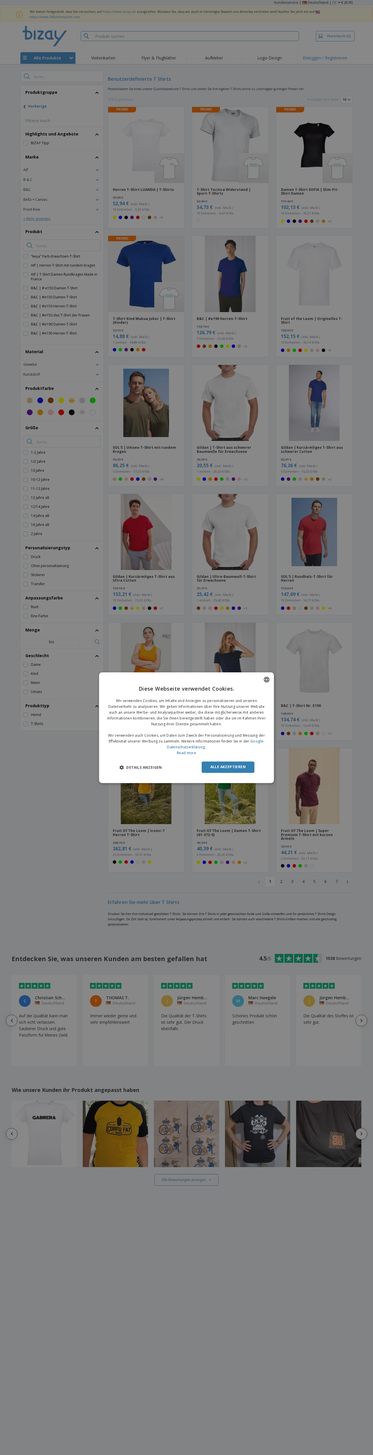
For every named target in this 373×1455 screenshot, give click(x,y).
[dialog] (186, 727)
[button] (141, 767)
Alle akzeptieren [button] (228, 766)
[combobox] (267, 679)
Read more (186, 752)
